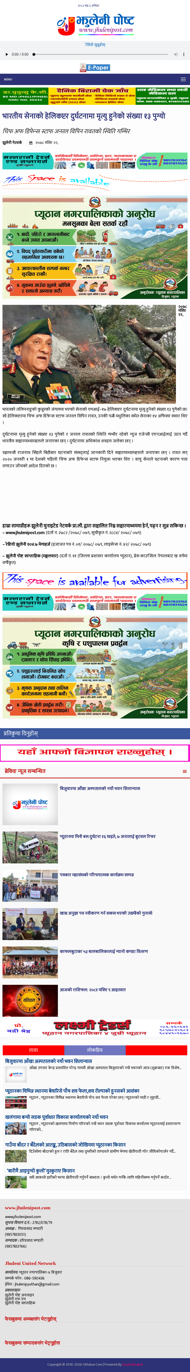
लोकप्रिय (95, 1050)
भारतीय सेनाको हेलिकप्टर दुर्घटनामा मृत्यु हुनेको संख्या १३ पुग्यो (84, 116)
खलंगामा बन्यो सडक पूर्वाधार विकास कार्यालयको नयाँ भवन (56, 1117)
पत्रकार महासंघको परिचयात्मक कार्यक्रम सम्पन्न (97, 875)
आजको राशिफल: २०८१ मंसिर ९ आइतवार (93, 990)
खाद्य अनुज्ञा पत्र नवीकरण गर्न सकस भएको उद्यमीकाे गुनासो (106, 913)
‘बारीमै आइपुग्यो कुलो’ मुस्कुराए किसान (40, 1171)
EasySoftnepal (132, 1364)
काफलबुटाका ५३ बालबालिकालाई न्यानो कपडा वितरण (104, 951)
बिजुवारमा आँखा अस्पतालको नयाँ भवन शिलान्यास (100, 788)
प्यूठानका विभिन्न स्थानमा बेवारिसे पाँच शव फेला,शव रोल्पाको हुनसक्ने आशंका (72, 1091)
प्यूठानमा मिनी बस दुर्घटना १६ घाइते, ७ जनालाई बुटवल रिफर (108, 836)
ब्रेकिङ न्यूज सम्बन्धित (25, 771)
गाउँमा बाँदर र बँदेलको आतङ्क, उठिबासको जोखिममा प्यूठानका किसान (65, 1145)
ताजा (33, 1050)
